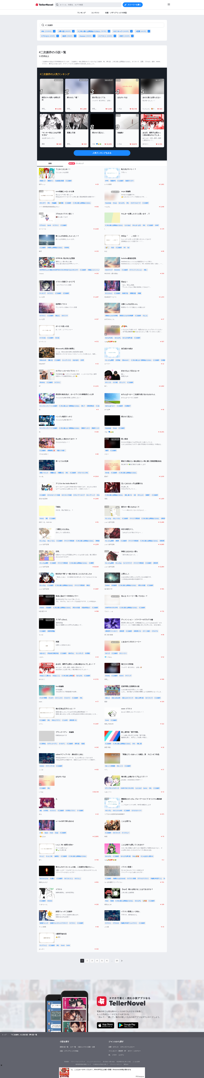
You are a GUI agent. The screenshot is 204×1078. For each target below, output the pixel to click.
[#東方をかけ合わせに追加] (132, 36)
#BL (46, 31)
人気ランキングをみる (102, 153)
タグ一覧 (73, 1047)
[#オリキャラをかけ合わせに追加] (132, 31)
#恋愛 (141, 31)
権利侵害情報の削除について (83, 1064)
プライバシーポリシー (116, 1064)
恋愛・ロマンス (114, 1047)
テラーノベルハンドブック (78, 1061)
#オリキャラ (121, 31)
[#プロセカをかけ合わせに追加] (58, 36)
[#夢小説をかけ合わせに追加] (73, 31)
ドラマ (114, 1055)
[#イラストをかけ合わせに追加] (115, 36)
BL (109, 1055)
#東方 (124, 36)
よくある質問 (136, 1061)
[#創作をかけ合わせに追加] (75, 36)
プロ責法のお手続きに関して (100, 1064)
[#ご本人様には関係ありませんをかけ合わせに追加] (109, 31)
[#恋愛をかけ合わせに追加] (149, 31)
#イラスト (105, 36)
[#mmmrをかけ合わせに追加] (94, 36)
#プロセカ (48, 36)
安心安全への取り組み (109, 1061)
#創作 (67, 36)
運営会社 (126, 1064)
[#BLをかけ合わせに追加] (54, 31)
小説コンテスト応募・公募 (86, 1047)
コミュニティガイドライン (94, 1061)
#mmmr (85, 36)
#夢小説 (65, 31)
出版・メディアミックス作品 (69, 1051)
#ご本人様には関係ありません (92, 31)
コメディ (121, 1055)
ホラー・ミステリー (134, 1051)
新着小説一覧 (64, 1047)
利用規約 (66, 1061)
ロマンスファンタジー (127, 1047)
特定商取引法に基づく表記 (124, 1061)
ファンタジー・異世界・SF (117, 1051)
